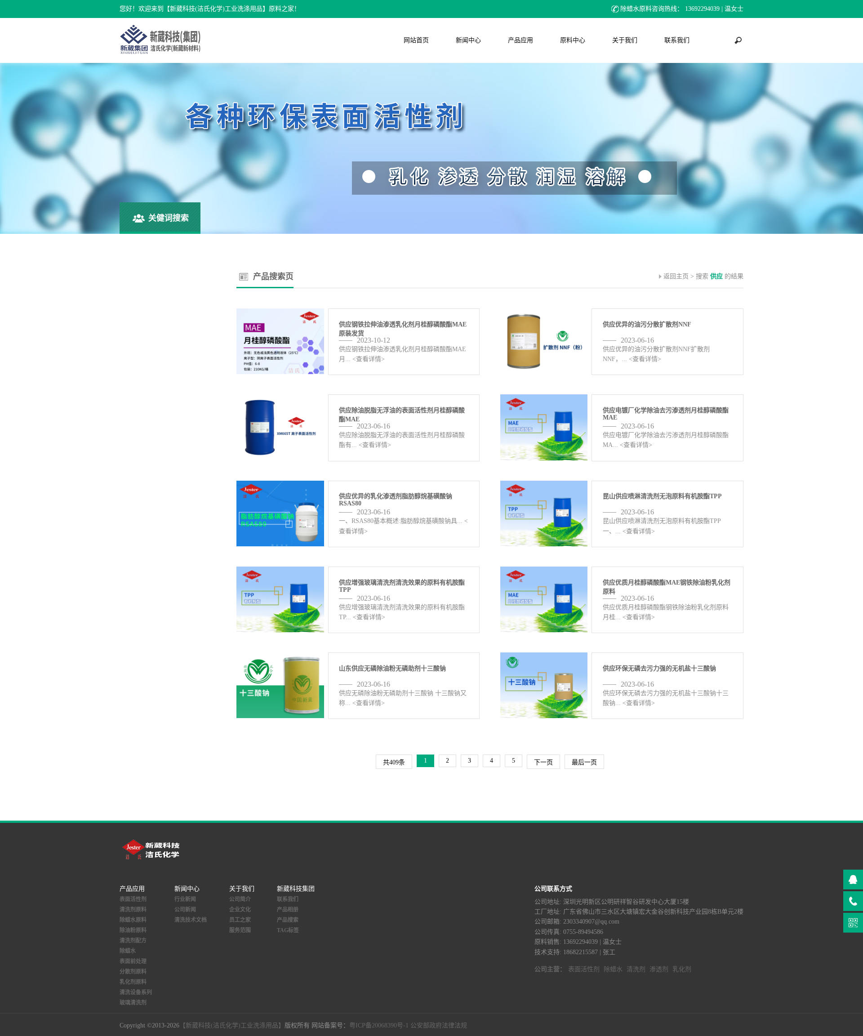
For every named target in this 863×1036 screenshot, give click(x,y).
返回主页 (676, 276)
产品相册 (287, 909)
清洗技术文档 (190, 920)
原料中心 (572, 40)
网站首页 (416, 40)
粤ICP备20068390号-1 (379, 1025)
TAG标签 (288, 930)
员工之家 (240, 920)
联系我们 (677, 40)
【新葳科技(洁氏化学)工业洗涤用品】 (232, 1025)
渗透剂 (658, 969)
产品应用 (520, 40)
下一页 (543, 762)
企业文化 (240, 909)
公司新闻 (185, 909)
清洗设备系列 (136, 992)
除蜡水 (128, 951)
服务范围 (240, 930)
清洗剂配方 (133, 941)
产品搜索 (287, 920)
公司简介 (240, 899)
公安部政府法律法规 (438, 1025)
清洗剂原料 (133, 909)
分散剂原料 (133, 972)
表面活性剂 (133, 899)
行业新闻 (185, 899)
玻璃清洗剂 (133, 1003)
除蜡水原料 (133, 920)
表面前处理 (133, 961)
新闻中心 (468, 40)
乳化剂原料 (133, 982)
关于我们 (624, 40)
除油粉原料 (133, 930)
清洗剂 (636, 969)
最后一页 (584, 762)
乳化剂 (681, 969)
